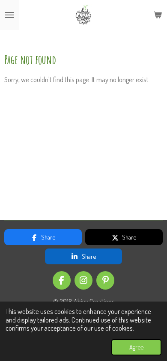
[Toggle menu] (9, 15)
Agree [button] (136, 347)
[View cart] (157, 15)
